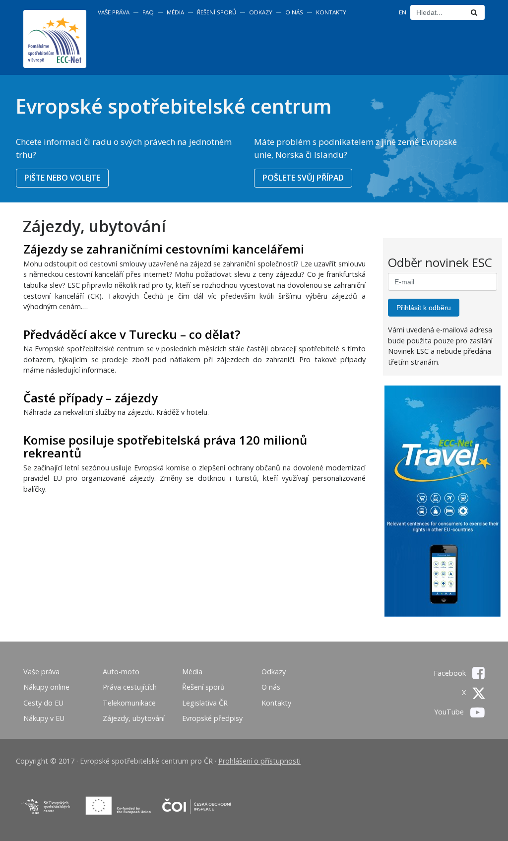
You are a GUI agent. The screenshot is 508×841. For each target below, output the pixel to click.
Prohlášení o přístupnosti (259, 761)
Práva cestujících (130, 687)
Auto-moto (121, 671)
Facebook (451, 673)
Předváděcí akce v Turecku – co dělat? (131, 334)
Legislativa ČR (205, 703)
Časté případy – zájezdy (90, 397)
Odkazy (260, 12)
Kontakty (331, 12)
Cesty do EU (43, 703)
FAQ (148, 12)
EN (402, 12)
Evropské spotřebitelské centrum (173, 106)
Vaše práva (113, 12)
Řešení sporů (216, 12)
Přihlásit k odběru (423, 308)
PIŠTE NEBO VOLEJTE (62, 177)
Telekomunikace (129, 703)
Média (175, 12)
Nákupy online (46, 687)
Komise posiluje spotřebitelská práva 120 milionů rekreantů (165, 446)
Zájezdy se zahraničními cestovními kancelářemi (163, 249)
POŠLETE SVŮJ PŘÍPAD (303, 177)
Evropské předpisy (212, 718)
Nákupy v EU (43, 718)
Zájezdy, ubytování (134, 718)
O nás (294, 12)
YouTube (450, 711)
